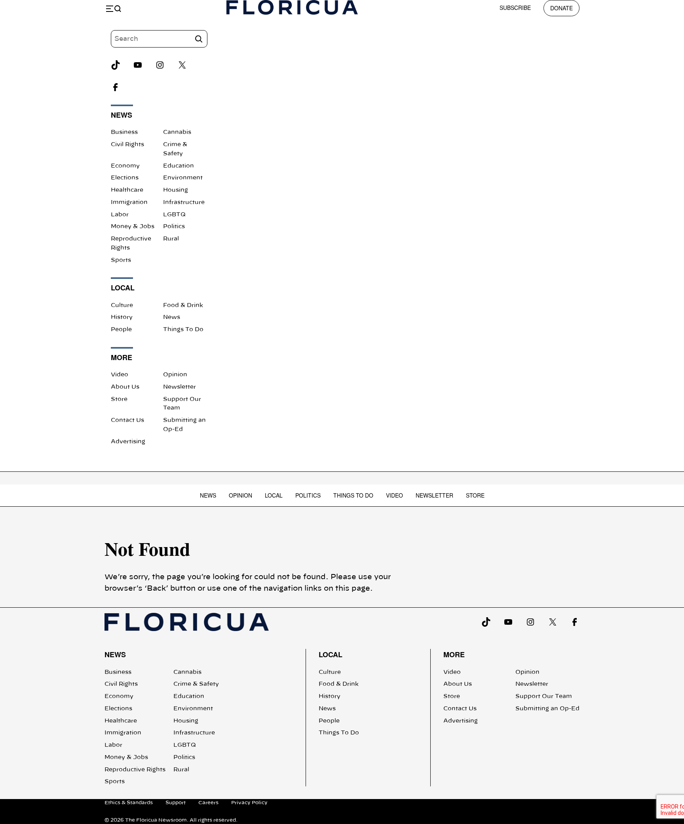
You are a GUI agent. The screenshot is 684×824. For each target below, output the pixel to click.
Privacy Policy (249, 802)
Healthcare (127, 190)
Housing (175, 190)
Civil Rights (127, 144)
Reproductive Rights (134, 769)
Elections (125, 178)
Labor (120, 214)
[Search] (198, 39)
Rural (171, 239)
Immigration (129, 202)
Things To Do (183, 329)
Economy (125, 166)
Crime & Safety (196, 684)
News (171, 317)
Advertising (128, 441)
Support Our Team (543, 696)
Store (119, 399)
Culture (122, 305)
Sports (121, 260)
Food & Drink (183, 305)
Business (124, 132)
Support (175, 802)
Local (274, 495)
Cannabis (177, 132)
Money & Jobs (132, 226)
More (454, 654)
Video (119, 375)
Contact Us (127, 420)
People (121, 329)
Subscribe (515, 7)
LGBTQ (174, 214)
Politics (174, 226)
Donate (561, 8)
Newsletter (179, 387)
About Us (125, 387)
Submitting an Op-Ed (547, 708)
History (122, 317)
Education (178, 166)
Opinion (175, 375)
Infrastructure (184, 202)
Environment (183, 178)
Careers (208, 802)
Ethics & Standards (128, 802)
